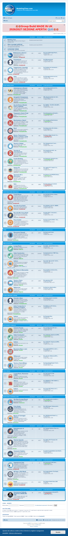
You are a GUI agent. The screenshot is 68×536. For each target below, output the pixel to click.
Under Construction (19, 253)
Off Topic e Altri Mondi (20, 471)
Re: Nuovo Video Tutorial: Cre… (50, 135)
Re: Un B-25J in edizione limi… (50, 269)
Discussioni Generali (19, 232)
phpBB (29, 523)
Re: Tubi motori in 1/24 (48, 373)
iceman (46, 106)
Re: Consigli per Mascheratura (50, 120)
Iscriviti (9, 503)
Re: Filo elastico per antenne (50, 183)
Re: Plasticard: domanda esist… (50, 158)
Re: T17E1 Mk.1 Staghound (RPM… (51, 334)
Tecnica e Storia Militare (20, 363)
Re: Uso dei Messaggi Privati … (50, 52)
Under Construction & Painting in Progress (20, 306)
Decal (15, 128)
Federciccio (47, 364)
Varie (15, 184)
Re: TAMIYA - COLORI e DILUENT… (51, 104)
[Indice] (9, 9)
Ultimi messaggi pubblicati (15, 44)
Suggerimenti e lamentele (21, 67)
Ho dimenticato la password (41, 505)
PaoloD (46, 144)
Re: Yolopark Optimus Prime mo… (51, 428)
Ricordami (50, 505)
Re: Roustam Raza (47, 316)
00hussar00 (47, 452)
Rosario (21, 332)
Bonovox (47, 68)
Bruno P (46, 53)
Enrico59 (47, 374)
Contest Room (17, 194)
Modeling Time (12, 39)
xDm (46, 357)
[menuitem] (5, 18)
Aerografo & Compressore (21, 97)
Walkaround (17, 287)
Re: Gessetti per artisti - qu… (50, 150)
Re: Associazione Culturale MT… (51, 492)
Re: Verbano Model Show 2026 (50, 481)
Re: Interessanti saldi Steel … (50, 462)
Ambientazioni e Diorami (20, 88)
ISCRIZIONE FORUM (13, 49)
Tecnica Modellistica (8, 85)
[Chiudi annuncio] (64, 25)
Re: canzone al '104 (48, 280)
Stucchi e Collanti (18, 143)
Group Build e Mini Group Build (11, 192)
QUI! (50, 29)
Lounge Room (17, 246)
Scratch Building (18, 158)
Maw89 (46, 213)
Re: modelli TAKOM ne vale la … (50, 348)
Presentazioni (17, 59)
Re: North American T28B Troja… (51, 253)
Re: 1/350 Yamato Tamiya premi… (51, 406)
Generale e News (18, 298)
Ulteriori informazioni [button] (15, 533)
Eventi (15, 481)
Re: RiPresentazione (48, 59)
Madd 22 (21, 249)
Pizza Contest (17, 220)
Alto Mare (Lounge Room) (21, 399)
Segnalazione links (19, 462)
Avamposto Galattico (19, 451)
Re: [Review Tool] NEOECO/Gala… (51, 174)
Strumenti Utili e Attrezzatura (18, 175)
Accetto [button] (58, 532)
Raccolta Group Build (19, 205)
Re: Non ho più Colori (48, 232)
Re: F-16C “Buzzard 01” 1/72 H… (51, 260)
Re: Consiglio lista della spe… (50, 327)
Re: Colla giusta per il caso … (50, 143)
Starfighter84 (22, 57)
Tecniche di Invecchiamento (18, 151)
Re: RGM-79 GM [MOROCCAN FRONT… (52, 450)
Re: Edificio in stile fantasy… (50, 305)
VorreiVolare (47, 98)
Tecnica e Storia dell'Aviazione (18, 281)
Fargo (46, 168)
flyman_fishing (48, 89)
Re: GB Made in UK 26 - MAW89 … (51, 205)
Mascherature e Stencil (20, 120)
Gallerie (16, 261)
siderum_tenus (48, 60)
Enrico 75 (47, 77)
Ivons (46, 429)
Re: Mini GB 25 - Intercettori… (50, 212)
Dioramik (47, 407)
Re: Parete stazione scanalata (50, 298)
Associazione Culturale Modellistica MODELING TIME (20, 494)
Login (4, 503)
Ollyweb (46, 416)
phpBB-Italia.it (38, 524)
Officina (16, 381)
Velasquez (47, 195)
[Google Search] (63, 21)
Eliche (23, 266)
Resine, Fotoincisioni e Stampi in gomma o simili (21, 136)
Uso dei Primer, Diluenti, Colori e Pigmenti (20, 105)
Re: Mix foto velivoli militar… (50, 287)
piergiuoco (47, 381)
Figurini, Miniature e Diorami (10, 295)
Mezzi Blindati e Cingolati (9, 325)
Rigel (46, 482)
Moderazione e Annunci (19, 52)
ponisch (46, 247)
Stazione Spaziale (18, 440)
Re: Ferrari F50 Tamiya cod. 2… (50, 388)
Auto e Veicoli (6, 371)
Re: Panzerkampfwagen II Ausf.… (51, 363)
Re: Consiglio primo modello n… (51, 399)
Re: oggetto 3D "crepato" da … (50, 167)
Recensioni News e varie (20, 349)
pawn (46, 233)
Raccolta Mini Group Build (21, 212)
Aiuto (15, 76)
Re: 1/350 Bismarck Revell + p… (50, 415)
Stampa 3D (17, 167)
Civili (14, 267)
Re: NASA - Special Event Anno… (51, 245)
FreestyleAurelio (17, 94)
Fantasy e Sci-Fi (23, 320)
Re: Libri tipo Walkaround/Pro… (50, 355)
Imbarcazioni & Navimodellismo (11, 396)
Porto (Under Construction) (17, 407)
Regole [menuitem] (10, 18)
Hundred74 (41, 516)
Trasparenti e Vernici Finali (21, 113)
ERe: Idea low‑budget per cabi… (51, 97)
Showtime (47, 271)
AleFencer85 (47, 281)
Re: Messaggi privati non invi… (50, 76)
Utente (4, 37)
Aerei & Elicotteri (7, 243)
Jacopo (46, 254)
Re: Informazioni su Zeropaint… (50, 113)
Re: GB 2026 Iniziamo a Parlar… (50, 194)
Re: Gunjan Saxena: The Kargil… (51, 471)
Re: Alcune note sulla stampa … (50, 128)
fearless (46, 220)
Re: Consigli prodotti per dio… (50, 88)
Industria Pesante (18, 328)
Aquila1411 (47, 307)
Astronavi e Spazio (7, 425)
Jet (20, 266)
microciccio (47, 121)
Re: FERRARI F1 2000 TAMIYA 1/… (51, 380)
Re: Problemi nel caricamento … (50, 67)
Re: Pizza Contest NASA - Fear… (51, 219)
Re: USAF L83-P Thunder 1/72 (50, 439)
